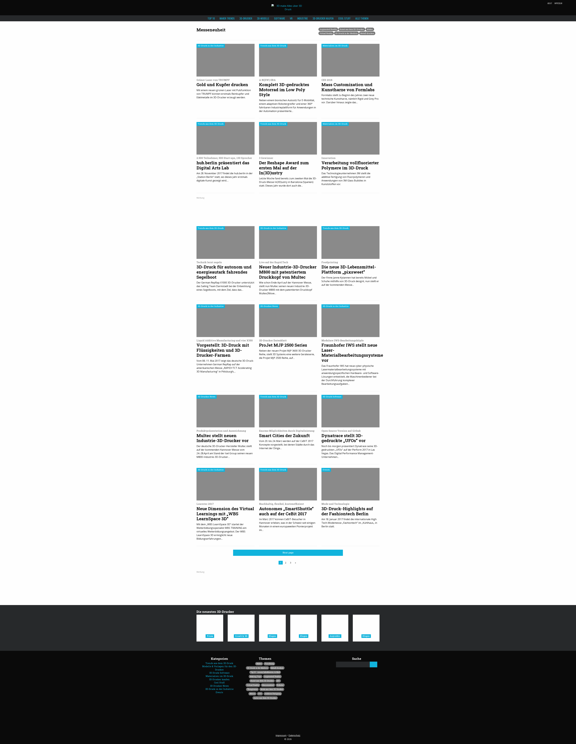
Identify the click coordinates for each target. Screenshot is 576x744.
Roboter (280, 685)
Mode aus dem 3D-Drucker (272, 689)
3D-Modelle (263, 18)
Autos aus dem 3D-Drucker (265, 698)
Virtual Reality (326, 33)
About (550, 3)
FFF (260, 693)
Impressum (558, 3)
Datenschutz (294, 735)
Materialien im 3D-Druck (219, 676)
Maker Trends (227, 18)
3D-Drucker (245, 18)
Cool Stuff (344, 18)
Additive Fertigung (273, 693)
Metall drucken (367, 33)
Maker (370, 29)
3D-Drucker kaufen (323, 18)
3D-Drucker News (219, 685)
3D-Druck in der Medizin (346, 33)
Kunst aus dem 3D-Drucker (352, 29)
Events (219, 692)
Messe (252, 693)
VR (291, 18)
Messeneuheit (268, 685)
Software (279, 18)
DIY (278, 680)
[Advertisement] (288, 210)
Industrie (302, 18)
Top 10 (211, 18)
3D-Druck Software (219, 672)
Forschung (269, 663)
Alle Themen (361, 18)
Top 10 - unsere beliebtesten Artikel (265, 672)
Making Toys (255, 676)
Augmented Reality (328, 29)
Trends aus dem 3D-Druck (219, 663)
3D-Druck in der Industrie (219, 689)
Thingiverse (252, 689)
